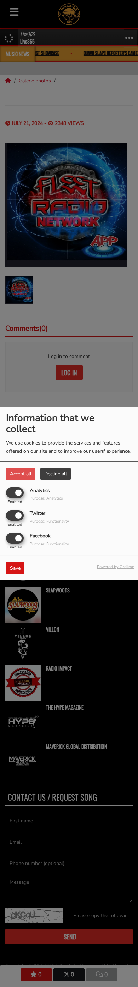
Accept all (20, 473)
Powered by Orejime (115, 566)
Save (15, 568)
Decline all (55, 473)
